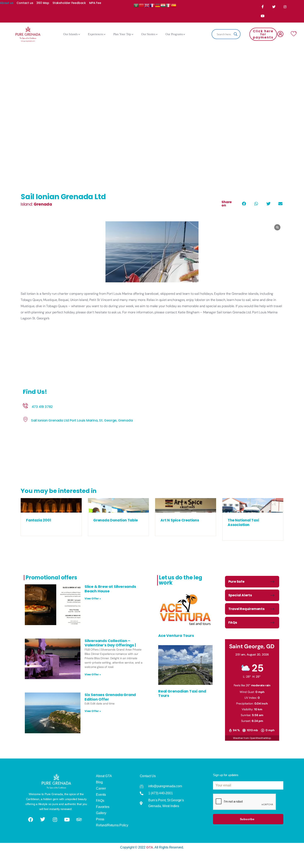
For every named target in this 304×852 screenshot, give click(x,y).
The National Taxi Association (243, 522)
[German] (157, 5)
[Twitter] (274, 6)
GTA (149, 847)
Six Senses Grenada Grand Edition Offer (110, 697)
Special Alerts (240, 595)
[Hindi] (163, 5)
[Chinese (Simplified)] (141, 5)
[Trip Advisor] (79, 819)
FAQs (232, 622)
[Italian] (168, 5)
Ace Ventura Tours (176, 635)
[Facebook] (263, 6)
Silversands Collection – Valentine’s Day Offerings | (110, 643)
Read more (51, 508)
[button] (244, 204)
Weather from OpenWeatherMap (252, 738)
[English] (147, 5)
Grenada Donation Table (115, 520)
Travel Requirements (246, 608)
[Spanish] (174, 5)
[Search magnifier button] (235, 34)
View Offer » (93, 598)
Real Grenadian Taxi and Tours (182, 693)
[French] (152, 5)
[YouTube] (263, 15)
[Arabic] (136, 5)
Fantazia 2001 (38, 520)
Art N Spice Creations (179, 520)
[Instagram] (285, 6)
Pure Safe (236, 581)
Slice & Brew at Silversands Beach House (110, 589)
